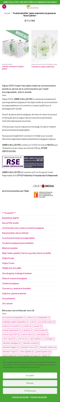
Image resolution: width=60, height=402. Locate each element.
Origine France (8, 263)
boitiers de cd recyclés (12, 326)
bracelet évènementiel (12, 331)
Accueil (7, 13)
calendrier (28, 331)
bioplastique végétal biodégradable (15, 322)
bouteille (27, 326)
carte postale (42, 335)
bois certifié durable (46, 322)
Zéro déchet (7, 303)
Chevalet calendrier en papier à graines (13, 68)
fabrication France (29, 347)
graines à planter (10, 356)
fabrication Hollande (48, 347)
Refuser (29, 383)
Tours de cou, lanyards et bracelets (16, 288)
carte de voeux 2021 (11, 335)
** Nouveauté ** (9, 213)
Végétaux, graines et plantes (14, 293)
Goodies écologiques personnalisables (17, 243)
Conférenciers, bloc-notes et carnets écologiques (23, 228)
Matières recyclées (10, 248)
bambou (31, 318)
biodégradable (44, 318)
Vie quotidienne (8, 298)
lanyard (46, 356)
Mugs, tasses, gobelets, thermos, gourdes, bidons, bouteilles (26, 253)
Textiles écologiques (10, 283)
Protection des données (20, 397)
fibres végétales (27, 352)
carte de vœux (28, 335)
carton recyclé (9, 339)
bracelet (38, 326)
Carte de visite (41, 331)
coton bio (22, 339)
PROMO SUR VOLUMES (11, 268)
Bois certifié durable (10, 223)
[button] (4, 6)
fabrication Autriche (31, 343)
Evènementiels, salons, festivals (15, 233)
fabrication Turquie (10, 352)
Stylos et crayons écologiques (14, 278)
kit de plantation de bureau (29, 356)
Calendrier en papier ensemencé (42, 67)
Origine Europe (8, 258)
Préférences (30, 391)
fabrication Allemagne (12, 343)
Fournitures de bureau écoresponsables (18, 238)
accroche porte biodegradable (14, 318)
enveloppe (49, 339)
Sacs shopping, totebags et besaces (17, 273)
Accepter (30, 375)
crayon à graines (36, 339)
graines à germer (43, 352)
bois (33, 322)
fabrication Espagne (11, 347)
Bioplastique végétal (10, 218)
